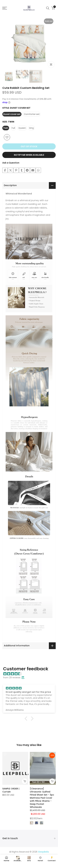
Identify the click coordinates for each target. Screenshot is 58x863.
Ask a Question (10, 162)
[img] (30, 674)
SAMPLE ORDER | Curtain (10, 790)
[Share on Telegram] (27, 170)
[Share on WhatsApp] (38, 170)
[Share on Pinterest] (16, 170)
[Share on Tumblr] (21, 170)
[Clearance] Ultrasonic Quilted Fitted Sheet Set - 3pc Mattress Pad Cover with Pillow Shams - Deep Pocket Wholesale (42, 798)
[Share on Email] (32, 170)
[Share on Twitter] (10, 170)
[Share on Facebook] (5, 170)
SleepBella (43, 851)
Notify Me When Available (29, 154)
